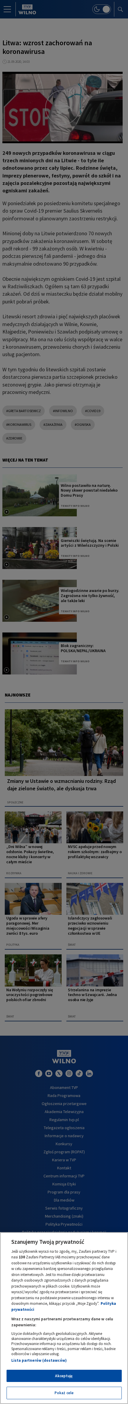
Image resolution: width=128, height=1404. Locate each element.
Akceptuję (64, 1375)
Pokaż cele (64, 1392)
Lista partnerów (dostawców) (39, 1360)
